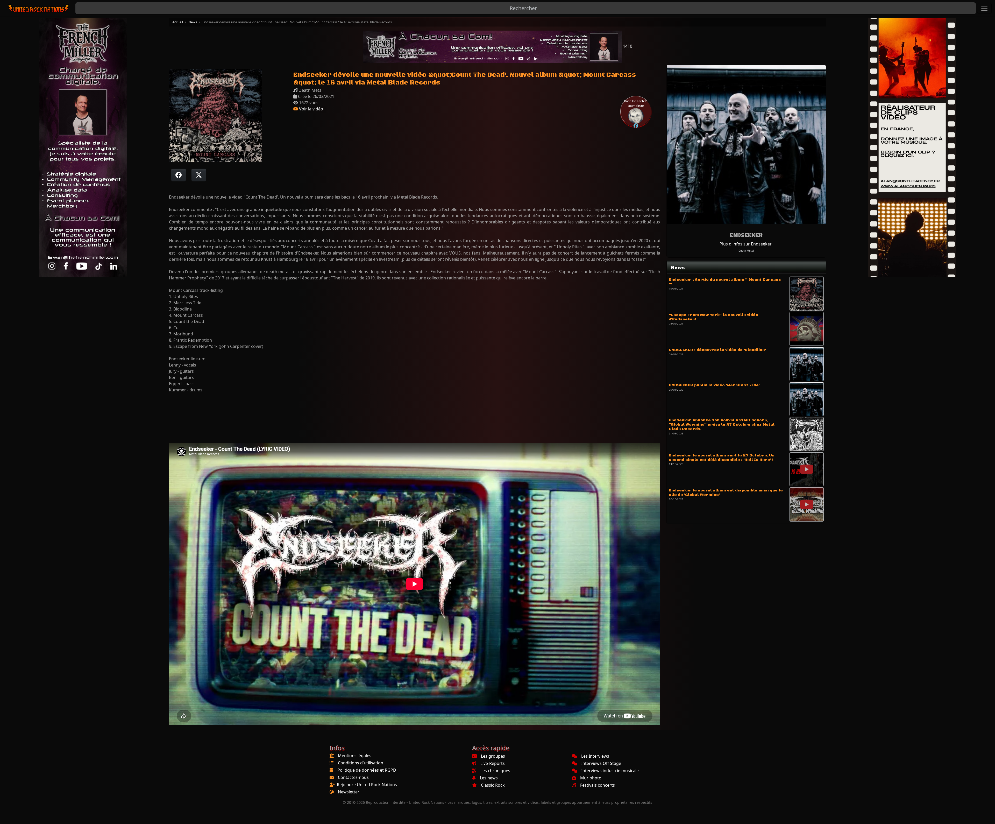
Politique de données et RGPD (366, 770)
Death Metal (746, 250)
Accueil (177, 22)
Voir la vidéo (310, 109)
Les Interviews (595, 756)
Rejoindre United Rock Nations (367, 784)
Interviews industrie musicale (610, 770)
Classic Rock (493, 785)
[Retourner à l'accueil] (38, 8)
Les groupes (493, 756)
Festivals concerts (597, 785)
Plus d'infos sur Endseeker (746, 244)
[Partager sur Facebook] (178, 174)
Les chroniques (495, 770)
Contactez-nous (353, 777)
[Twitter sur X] (198, 174)
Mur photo (590, 778)
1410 (627, 46)
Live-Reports (492, 763)
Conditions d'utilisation (360, 763)
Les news (489, 778)
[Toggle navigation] (984, 8)
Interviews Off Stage (601, 763)
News (192, 22)
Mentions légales (354, 755)
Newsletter (348, 792)
